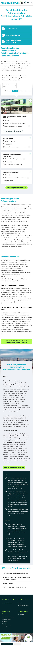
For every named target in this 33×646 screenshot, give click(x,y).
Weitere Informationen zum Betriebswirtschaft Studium (16, 341)
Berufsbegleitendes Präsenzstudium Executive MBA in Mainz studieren (16, 578)
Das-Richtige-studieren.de (8, 617)
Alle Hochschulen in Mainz (14, 468)
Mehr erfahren (17, 644)
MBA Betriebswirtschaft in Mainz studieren (15, 573)
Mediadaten (20, 603)
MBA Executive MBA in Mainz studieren (14, 587)
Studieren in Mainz (7, 583)
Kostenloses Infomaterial (6, 644)
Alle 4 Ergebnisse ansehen (16, 187)
